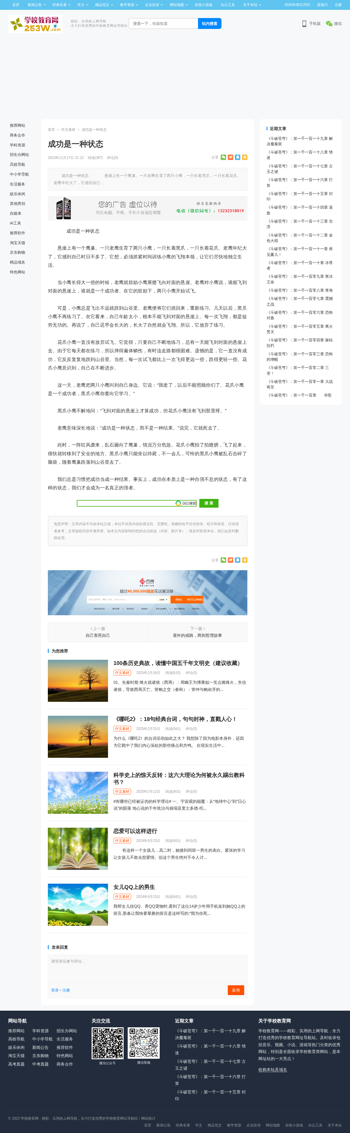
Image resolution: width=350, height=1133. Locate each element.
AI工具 (15, 223)
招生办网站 (19, 154)
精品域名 (17, 262)
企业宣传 (152, 5)
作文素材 (68, 130)
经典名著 (59, 5)
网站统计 (148, 1118)
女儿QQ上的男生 (134, 887)
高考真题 (16, 1064)
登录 (55, 990)
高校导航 (17, 164)
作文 (80, 5)
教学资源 (127, 5)
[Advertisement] (175, 78)
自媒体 (15, 213)
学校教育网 (30, 1118)
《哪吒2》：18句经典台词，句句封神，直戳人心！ (175, 719)
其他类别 (17, 203)
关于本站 (250, 5)
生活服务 (17, 184)
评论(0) (112, 158)
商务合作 (17, 135)
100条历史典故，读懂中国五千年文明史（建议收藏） (178, 663)
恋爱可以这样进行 (135, 831)
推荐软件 (17, 233)
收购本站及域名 (272, 1069)
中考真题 (40, 1064)
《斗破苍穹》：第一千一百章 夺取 (299, 395)
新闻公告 (35, 5)
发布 (236, 990)
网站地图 (177, 5)
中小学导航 (19, 174)
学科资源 (17, 145)
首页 (15, 5)
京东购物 (17, 252)
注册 (338, 5)
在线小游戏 (203, 5)
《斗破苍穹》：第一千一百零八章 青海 (300, 290)
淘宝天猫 (17, 243)
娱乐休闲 (17, 194)
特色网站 (17, 272)
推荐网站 (17, 125)
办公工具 (228, 5)
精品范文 (102, 5)
